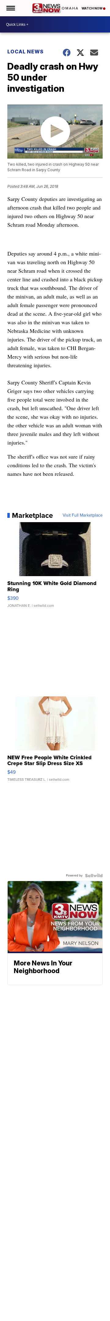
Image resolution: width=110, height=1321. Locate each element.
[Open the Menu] (10, 8)
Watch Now (92, 8)
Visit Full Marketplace (83, 515)
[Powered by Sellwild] (94, 875)
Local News (25, 51)
